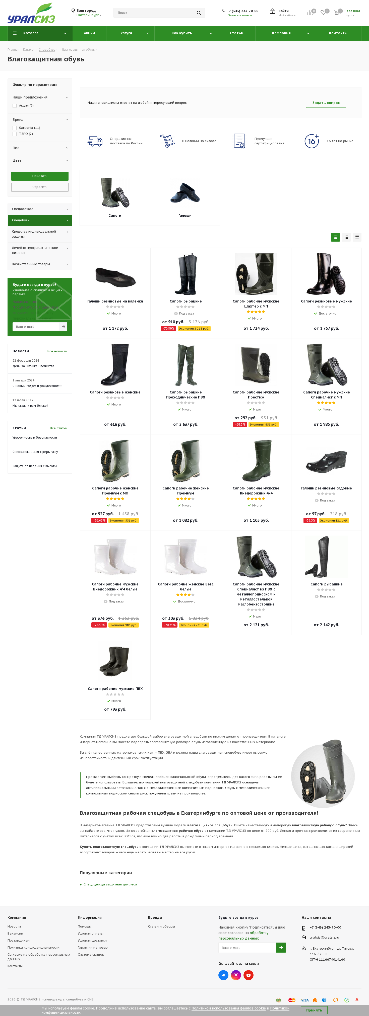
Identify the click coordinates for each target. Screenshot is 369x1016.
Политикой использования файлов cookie (229, 1008)
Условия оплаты (90, 933)
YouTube (248, 975)
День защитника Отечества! (34, 366)
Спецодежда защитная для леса (110, 884)
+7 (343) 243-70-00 (242, 11)
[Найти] (199, 13)
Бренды (155, 917)
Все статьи (58, 428)
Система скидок (91, 954)
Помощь (84, 926)
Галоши (185, 215)
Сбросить (39, 187)
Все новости (57, 351)
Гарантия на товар (93, 947)
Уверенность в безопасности (35, 437)
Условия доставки (92, 940)
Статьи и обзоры (161, 926)
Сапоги (114, 215)
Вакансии (15, 933)
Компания (17, 917)
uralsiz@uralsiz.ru (324, 937)
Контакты (15, 966)
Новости (14, 926)
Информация (90, 917)
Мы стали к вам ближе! (30, 406)
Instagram (236, 975)
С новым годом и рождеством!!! (37, 386)
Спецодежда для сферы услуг (36, 452)
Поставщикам (19, 940)
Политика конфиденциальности (33, 947)
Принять (314, 1010)
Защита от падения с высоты (35, 466)
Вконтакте (223, 975)
